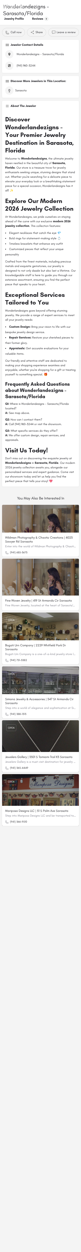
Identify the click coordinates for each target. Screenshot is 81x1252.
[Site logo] (18, 6)
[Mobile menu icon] (5, 6)
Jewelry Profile (14, 19)
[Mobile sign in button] (76, 6)
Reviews (39, 19)
